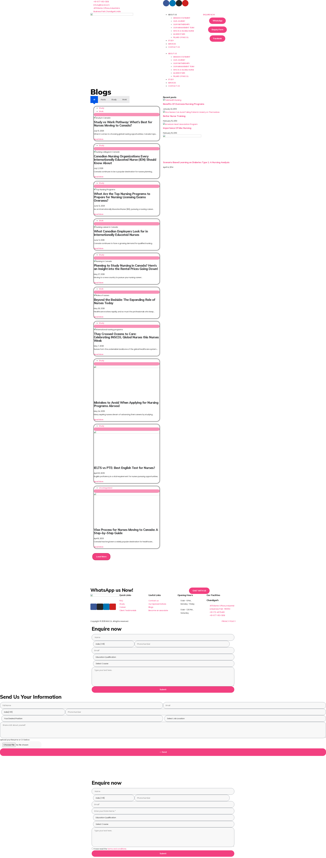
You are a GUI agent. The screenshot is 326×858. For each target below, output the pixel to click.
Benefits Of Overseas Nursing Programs (183, 103)
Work (101, 111)
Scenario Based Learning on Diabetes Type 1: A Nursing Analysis (196, 162)
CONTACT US (174, 47)
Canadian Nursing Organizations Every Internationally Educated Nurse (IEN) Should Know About (125, 159)
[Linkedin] (172, 3)
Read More (98, 139)
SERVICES (172, 43)
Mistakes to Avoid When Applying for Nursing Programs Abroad (126, 404)
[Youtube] (185, 3)
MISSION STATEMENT (181, 18)
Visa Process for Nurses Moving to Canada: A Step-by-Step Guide (126, 531)
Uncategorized (105, 487)
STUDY (171, 40)
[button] (181, 50)
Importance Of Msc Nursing (177, 128)
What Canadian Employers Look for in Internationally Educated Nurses (121, 232)
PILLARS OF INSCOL (181, 37)
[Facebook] (166, 3)
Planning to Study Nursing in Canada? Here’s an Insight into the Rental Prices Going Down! (126, 267)
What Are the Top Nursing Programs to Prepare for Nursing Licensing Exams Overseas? (122, 197)
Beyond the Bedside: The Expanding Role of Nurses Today (124, 301)
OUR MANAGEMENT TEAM (183, 27)
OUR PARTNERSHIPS (181, 24)
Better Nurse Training (174, 116)
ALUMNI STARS (179, 34)
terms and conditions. (117, 848)
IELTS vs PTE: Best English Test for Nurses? (124, 468)
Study (101, 108)
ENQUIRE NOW (209, 14)
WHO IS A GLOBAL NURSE (183, 30)
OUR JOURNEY (179, 21)
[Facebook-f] (93, 607)
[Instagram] (179, 3)
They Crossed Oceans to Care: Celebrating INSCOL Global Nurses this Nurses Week (126, 337)
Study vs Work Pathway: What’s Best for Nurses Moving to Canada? (123, 123)
